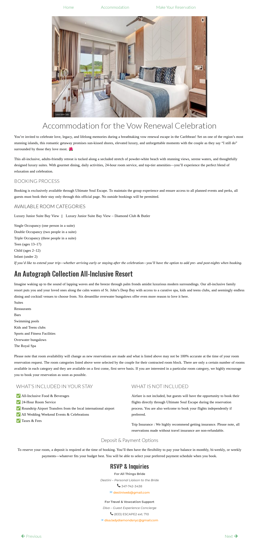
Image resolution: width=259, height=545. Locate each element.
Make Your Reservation (176, 7)
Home (68, 7)
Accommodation (115, 7)
